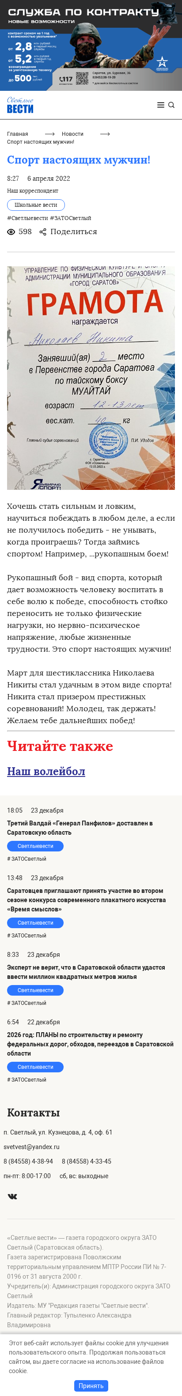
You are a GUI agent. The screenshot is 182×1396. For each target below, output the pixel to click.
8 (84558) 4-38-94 (28, 1161)
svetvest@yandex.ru (32, 1146)
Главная (17, 134)
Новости (72, 134)
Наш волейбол (46, 771)
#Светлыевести (27, 218)
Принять (91, 1385)
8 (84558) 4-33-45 (86, 1161)
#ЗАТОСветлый (70, 218)
